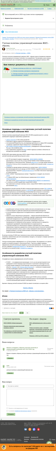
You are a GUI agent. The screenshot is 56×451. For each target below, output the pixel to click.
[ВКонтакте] (50, 308)
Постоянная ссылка (50, 349)
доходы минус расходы (26, 267)
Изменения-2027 (19, 8)
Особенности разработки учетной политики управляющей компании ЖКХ (24, 120)
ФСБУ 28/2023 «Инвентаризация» (13, 323)
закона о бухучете (11, 139)
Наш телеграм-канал (11, 32)
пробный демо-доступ (28, 170)
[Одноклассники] (53, 308)
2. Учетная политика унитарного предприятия (25, 71)
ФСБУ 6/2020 (33, 159)
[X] (51, 308)
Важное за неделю (6, 8)
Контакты (26, 439)
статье (8, 175)
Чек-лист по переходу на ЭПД (35, 8)
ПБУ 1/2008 (47, 188)
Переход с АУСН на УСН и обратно (39, 336)
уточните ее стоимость (26, 248)
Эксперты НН (34, 437)
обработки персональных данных (23, 410)
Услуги (26, 441)
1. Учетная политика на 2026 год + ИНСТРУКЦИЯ (26, 68)
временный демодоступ (19, 246)
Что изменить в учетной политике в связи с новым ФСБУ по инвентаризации (15, 331)
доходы (14, 267)
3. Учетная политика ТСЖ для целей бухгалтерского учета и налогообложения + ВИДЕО (29, 74)
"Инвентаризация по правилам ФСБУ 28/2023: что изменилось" (33, 180)
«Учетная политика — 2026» (23, 53)
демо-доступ (34, 162)
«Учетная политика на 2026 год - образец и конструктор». (26, 291)
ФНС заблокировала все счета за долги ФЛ (40, 323)
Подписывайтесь (22, 203)
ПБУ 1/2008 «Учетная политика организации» (18, 146)
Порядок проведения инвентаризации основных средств (14, 327)
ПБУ (25, 149)
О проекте (27, 437)
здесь (15, 185)
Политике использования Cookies (43, 0)
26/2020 (40, 159)
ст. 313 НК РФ (29, 190)
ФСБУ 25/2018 (43, 167)
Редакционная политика (37, 439)
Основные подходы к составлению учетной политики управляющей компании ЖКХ (26, 117)
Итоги (6, 122)
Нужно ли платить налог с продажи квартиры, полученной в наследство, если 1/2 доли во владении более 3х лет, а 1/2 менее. (40, 330)
